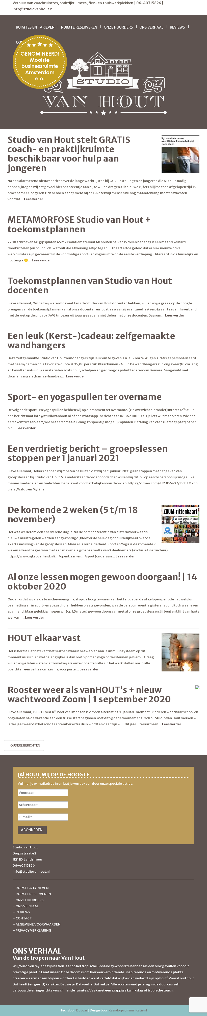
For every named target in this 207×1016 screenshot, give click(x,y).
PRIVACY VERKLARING (33, 930)
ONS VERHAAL (27, 906)
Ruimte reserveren (79, 27)
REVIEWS (23, 912)
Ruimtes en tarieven (35, 27)
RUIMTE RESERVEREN (33, 894)
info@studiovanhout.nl (33, 9)
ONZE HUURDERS (30, 900)
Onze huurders (118, 27)
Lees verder (33, 199)
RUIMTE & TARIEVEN (32, 888)
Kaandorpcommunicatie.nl (128, 1010)
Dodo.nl (82, 1010)
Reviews (177, 27)
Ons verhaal (151, 27)
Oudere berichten (25, 745)
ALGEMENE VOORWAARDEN (38, 924)
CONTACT (24, 918)
